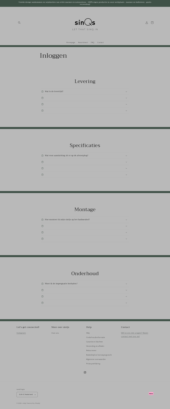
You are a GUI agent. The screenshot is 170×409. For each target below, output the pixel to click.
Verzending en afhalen (95, 346)
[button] (19, 22)
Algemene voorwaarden (96, 359)
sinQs (24, 403)
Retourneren (91, 351)
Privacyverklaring (93, 364)
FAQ (88, 333)
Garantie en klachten (94, 342)
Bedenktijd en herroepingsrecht (99, 355)
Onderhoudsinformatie (95, 337)
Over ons (55, 333)
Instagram (21, 333)
